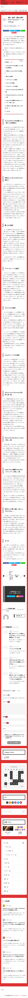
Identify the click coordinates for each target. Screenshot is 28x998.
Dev (10, 10)
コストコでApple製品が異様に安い (11, 940)
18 (19, 778)
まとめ (7, 111)
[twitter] (18, 802)
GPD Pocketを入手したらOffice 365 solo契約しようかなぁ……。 (16, 662)
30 (14, 783)
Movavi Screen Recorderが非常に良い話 (14, 90)
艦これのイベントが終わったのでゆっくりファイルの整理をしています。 (17, 635)
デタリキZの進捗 (10, 83)
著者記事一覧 (19, 615)
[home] (7, 802)
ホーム (2, 6)
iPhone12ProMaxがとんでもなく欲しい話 (14, 96)
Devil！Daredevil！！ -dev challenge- (12, 2)
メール (4, 722)
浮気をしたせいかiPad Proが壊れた (13, 72)
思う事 (6, 875)
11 (19, 775)
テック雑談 (15, 10)
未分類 (6, 883)
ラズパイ (7, 871)
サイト (4, 728)
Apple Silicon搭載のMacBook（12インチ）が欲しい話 (13, 101)
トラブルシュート (11, 854)
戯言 (6, 879)
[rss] (10, 802)
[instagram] (15, 802)
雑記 (6, 891)
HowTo (8, 846)
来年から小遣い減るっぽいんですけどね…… (14, 107)
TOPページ (4, 10)
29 (11, 783)
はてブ (18, 30)
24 (16, 780)
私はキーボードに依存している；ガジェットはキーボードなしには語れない (17, 677)
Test (6, 858)
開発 (6, 887)
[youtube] (21, 802)
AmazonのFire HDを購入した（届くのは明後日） (14, 66)
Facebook (6, 30)
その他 (6, 862)
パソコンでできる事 (15, 649)
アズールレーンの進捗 (11, 79)
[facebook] (13, 802)
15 (11, 778)
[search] (23, 811)
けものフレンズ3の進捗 (11, 86)
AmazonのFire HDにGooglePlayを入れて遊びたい (11, 576)
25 (19, 780)
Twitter (12, 30)
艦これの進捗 (9, 76)
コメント (5, 701)
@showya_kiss (13, 40)
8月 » (22, 786)
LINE (23, 30)
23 (14, 780)
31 (16, 783)
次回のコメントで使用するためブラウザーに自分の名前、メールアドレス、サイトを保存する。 (14, 736)
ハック (6, 867)
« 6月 (5, 786)
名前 (4, 716)
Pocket (14, 32)
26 (22, 780)
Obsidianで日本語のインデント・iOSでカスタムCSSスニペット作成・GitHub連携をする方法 (14, 924)
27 (5, 783)
